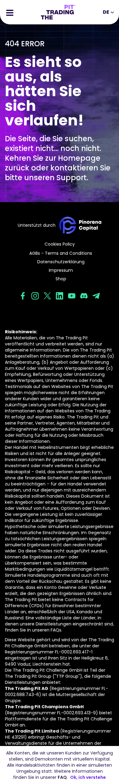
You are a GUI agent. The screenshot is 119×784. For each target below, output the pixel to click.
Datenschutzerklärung (61, 261)
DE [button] (106, 12)
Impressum (61, 270)
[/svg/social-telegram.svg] (96, 295)
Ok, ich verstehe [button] (88, 777)
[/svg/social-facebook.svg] (23, 295)
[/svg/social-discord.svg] (84, 295)
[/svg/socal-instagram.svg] (35, 295)
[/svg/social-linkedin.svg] (59, 295)
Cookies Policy (60, 244)
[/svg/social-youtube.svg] (71, 295)
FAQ (62, 777)
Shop (61, 278)
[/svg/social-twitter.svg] (47, 295)
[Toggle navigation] (9, 12)
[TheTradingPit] (58, 12)
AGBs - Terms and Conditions (60, 253)
